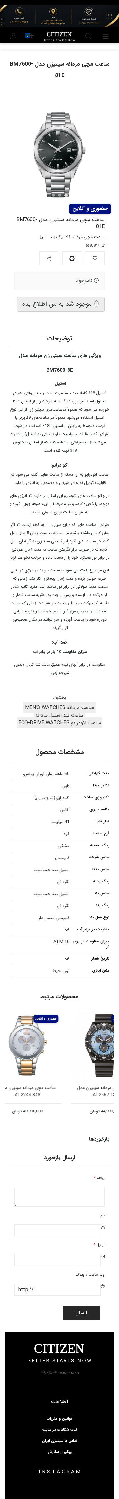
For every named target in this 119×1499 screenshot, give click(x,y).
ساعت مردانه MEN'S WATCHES (59, 708)
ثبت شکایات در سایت (59, 1430)
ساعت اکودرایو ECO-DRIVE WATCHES (59, 723)
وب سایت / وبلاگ (90, 1275)
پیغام (99, 1178)
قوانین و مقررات (60, 1419)
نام (102, 1215)
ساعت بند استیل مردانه (59, 715)
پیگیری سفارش (60, 1452)
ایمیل (99, 1245)
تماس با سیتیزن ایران (59, 1441)
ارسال (81, 1313)
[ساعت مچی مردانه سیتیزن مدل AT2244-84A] (38, 1046)
